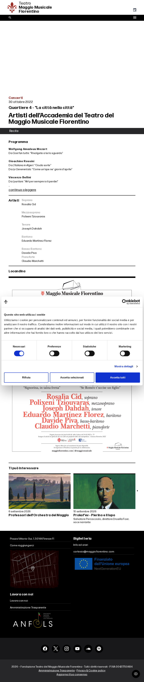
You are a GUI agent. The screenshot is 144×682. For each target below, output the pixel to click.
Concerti (16, 98)
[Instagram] (67, 649)
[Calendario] (135, 11)
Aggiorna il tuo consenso (72, 674)
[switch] (54, 353)
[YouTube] (77, 649)
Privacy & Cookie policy (91, 670)
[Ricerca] (10, 17)
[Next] (137, 490)
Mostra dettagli (123, 366)
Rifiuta (26, 377)
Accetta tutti (117, 377)
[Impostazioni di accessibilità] (136, 674)
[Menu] (135, 18)
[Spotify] (99, 649)
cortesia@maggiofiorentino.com (93, 551)
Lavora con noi (19, 600)
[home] (13, 7)
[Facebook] (45, 649)
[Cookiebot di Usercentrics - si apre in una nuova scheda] (124, 301)
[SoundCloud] (88, 649)
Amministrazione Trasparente (28, 607)
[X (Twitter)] (56, 649)
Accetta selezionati (72, 377)
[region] (72, 499)
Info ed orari (80, 544)
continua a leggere (22, 190)
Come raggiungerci (22, 545)
